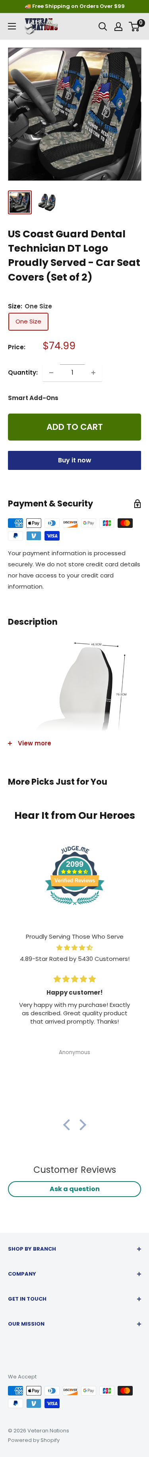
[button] (68, 1124)
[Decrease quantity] (51, 372)
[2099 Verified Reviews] (75, 906)
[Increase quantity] (93, 372)
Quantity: (23, 372)
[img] (74, 947)
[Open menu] (12, 26)
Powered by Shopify (34, 1440)
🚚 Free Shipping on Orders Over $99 (75, 6)
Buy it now (74, 460)
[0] (134, 26)
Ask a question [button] (75, 1188)
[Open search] (103, 26)
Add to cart (74, 427)
